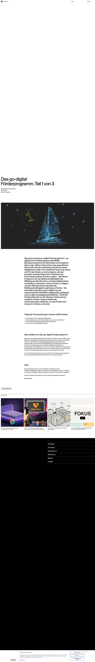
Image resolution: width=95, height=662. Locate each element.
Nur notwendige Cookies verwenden (77, 659)
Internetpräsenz (47, 343)
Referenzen (52, 454)
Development (52, 451)
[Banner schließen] (86, 651)
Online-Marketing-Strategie (46, 342)
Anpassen (76, 655)
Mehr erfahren (28, 378)
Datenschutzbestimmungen (37, 657)
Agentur (50, 458)
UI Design (51, 444)
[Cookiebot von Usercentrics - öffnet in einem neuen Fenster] (13, 660)
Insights (50, 461)
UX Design (51, 447)
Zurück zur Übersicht (6, 388)
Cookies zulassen (77, 652)
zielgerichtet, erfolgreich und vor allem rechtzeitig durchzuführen (46, 293)
